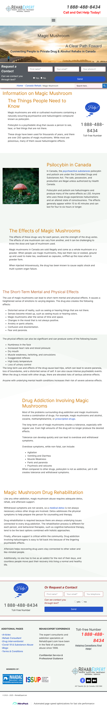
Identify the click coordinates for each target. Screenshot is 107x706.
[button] (54, 20)
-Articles (6, 634)
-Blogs (4, 648)
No (44, 78)
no (85, 601)
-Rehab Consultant (11, 638)
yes (78, 601)
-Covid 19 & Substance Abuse (17, 644)
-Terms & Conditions (12, 651)
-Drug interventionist (12, 641)
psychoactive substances (76, 171)
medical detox (56, 508)
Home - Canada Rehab (29, 85)
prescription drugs (65, 419)
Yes (37, 78)
